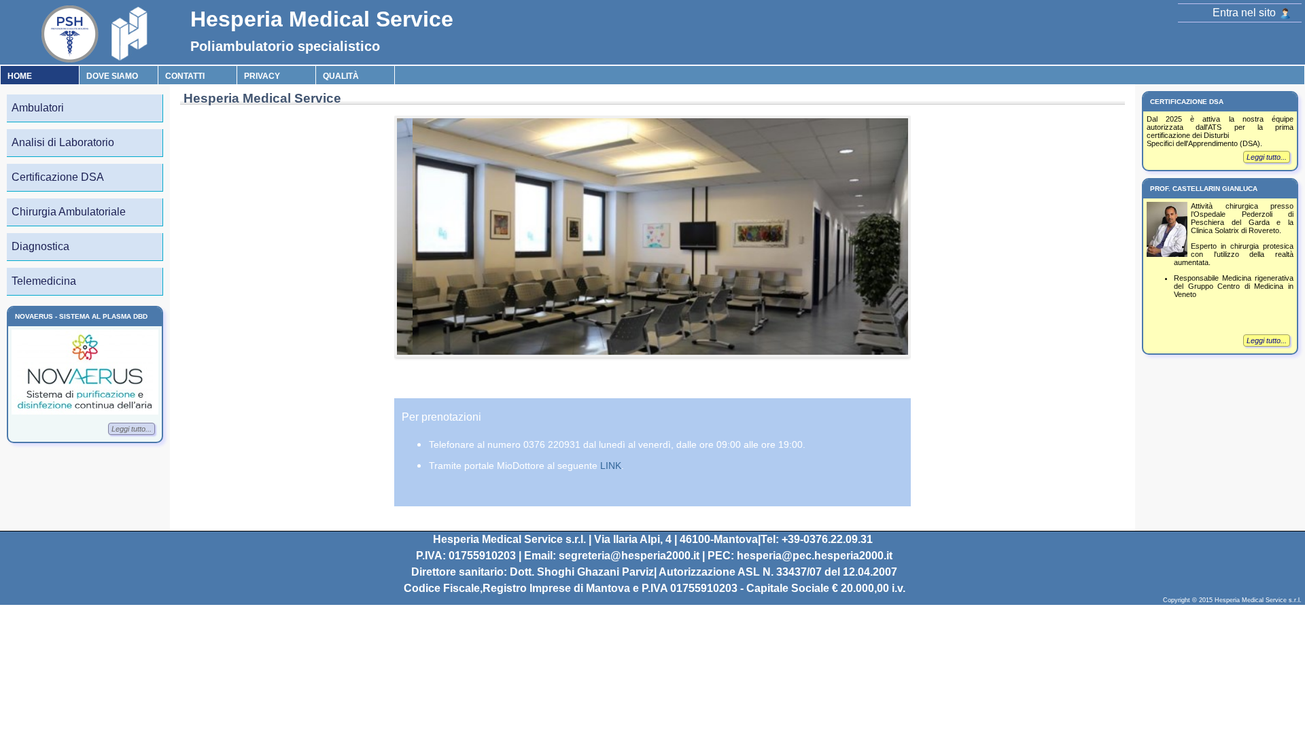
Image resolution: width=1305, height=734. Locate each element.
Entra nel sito (1245, 12)
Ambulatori (38, 107)
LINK (610, 465)
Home (19, 76)
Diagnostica (40, 246)
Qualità (341, 76)
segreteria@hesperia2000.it (629, 555)
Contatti (185, 76)
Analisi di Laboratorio (63, 142)
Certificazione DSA (58, 177)
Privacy (262, 76)
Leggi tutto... (131, 429)
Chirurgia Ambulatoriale (69, 211)
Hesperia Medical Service (321, 19)
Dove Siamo (112, 76)
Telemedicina (44, 281)
